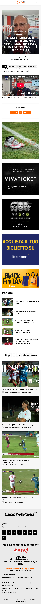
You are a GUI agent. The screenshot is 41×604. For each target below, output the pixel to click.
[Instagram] (14, 532)
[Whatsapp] (25, 532)
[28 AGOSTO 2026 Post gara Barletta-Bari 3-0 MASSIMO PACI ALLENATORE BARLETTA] (7, 341)
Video (26, 71)
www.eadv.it (13, 568)
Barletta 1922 (12, 66)
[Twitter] (16, 112)
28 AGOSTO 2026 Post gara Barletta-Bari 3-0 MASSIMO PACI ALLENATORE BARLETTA (27, 341)
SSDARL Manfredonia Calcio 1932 (13, 71)
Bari (3, 580)
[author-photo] (3, 392)
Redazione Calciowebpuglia (12, 392)
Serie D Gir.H (25, 31)
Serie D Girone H (21, 69)
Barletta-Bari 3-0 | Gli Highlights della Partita (19, 389)
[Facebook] (12, 112)
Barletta (13, 31)
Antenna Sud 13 (9, 465)
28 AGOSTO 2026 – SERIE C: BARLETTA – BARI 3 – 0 (24, 331)
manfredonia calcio (8, 69)
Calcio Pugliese (22, 66)
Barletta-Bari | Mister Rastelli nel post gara (18, 425)
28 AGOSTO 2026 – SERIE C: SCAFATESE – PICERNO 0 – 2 (24, 322)
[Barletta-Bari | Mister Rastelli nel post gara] (7, 312)
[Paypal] (4, 538)
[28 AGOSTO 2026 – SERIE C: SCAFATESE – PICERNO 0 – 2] (7, 322)
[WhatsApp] (20, 112)
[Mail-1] (35, 532)
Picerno (4, 592)
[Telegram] (29, 112)
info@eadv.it (28, 568)
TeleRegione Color (20, 57)
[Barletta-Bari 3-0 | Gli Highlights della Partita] (7, 302)
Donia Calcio (32, 66)
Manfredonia (20, 34)
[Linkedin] (25, 112)
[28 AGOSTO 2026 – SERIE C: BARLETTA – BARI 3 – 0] (7, 332)
